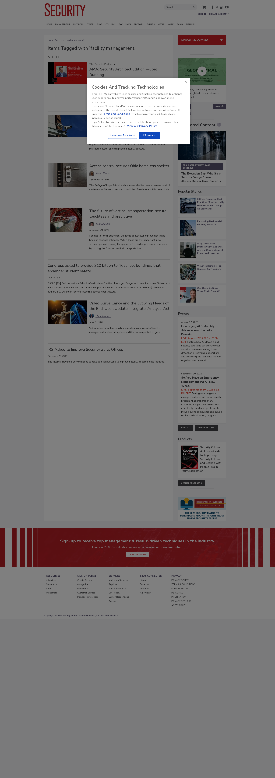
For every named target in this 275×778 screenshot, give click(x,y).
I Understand (149, 135)
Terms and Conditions (116, 114)
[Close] (185, 81)
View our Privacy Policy (142, 126)
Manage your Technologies (122, 135)
